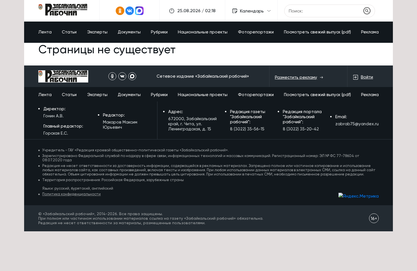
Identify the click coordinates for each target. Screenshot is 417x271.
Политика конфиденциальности (71, 194)
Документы (129, 32)
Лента (45, 32)
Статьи (69, 32)
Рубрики (159, 32)
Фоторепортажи (256, 32)
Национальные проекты (203, 32)
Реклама (370, 32)
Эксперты (97, 32)
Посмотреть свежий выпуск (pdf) (317, 32)
